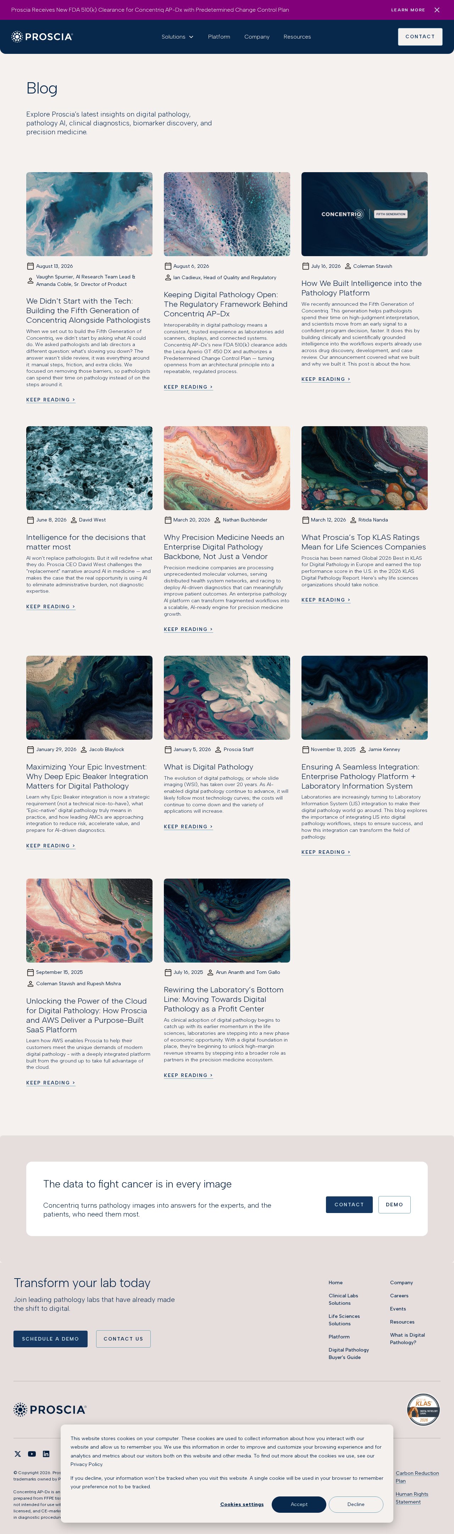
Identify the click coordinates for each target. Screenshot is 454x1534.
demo (394, 1204)
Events (398, 1309)
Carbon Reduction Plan (417, 1477)
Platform (219, 36)
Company (257, 36)
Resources (297, 36)
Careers (399, 1296)
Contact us (123, 1339)
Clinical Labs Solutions (343, 1299)
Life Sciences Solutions (344, 1320)
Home (336, 1283)
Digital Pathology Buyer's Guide (349, 1353)
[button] (178, 37)
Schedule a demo (50, 1339)
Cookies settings (242, 1504)
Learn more (408, 9)
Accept (299, 1504)
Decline (356, 1504)
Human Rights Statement (412, 1498)
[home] (42, 37)
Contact (420, 36)
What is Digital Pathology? (407, 1339)
